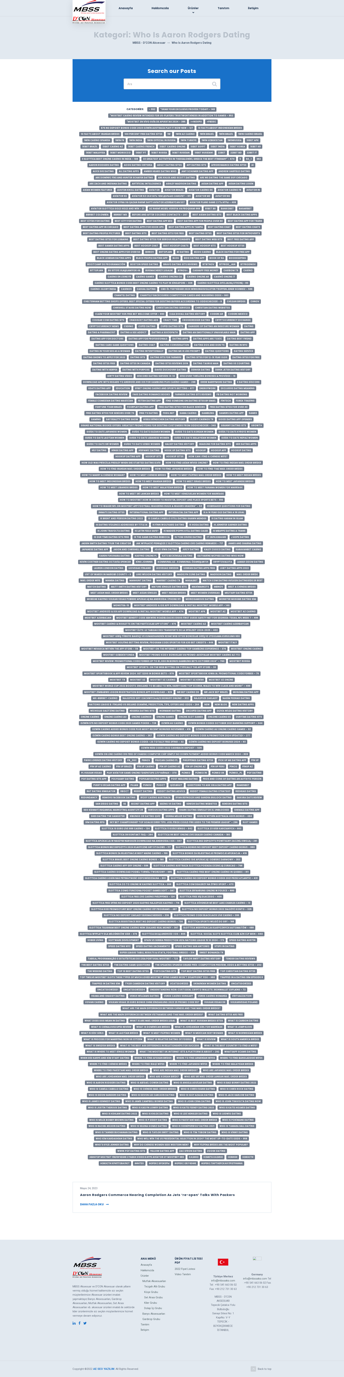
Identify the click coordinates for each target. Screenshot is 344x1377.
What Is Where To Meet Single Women (111, 1051)
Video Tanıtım (183, 1274)
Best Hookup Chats (175, 245)
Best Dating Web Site (208, 239)
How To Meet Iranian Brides (153, 481)
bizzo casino (202, 251)
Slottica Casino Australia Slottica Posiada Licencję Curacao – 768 (197, 865)
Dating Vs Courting (236, 363)
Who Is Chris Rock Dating (236, 1088)
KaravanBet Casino (248, 549)
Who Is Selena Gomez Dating (148, 1126)
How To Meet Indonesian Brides (109, 481)
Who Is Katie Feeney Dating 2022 (193, 1107)
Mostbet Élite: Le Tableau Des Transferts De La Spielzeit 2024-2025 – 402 (171, 630)
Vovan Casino (94, 1002)
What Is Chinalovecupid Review (111, 1026)
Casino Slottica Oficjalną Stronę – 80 (222, 282)
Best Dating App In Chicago (100, 227)
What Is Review (206, 1039)
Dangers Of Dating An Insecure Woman (213, 326)
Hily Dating (99, 450)
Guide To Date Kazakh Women (151, 431)
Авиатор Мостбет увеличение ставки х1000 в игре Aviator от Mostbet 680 (136, 1157)
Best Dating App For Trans (245, 220)
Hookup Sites (174, 456)
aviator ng (222, 196)
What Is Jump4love (240, 1026)
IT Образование (216, 537)
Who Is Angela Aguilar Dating (192, 1082)
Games (253, 413)
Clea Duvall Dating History (187, 313)
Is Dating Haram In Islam (227, 518)
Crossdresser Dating (196, 320)
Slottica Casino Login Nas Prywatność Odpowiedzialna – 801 (125, 878)
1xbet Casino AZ (112, 146)
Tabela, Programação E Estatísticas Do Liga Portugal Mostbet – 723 (133, 958)
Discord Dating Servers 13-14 (156, 375)
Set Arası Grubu (153, 1297)
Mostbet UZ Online (221, 679)
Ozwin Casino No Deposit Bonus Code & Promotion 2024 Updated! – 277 (203, 735)
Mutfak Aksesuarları (154, 1281)
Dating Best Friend (239, 338)
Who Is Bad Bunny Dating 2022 (236, 1082)
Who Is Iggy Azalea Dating (196, 1095)
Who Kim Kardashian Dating (114, 1138)
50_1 (249, 158)
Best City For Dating (128, 220)
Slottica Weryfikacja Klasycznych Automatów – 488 (218, 927)
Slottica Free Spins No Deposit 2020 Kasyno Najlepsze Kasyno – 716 (135, 902)
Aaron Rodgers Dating (104, 165)
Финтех (139, 1163)
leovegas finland (139, 568)
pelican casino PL (166, 760)
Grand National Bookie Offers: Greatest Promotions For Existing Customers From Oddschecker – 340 (148, 425)
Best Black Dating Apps (241, 214)
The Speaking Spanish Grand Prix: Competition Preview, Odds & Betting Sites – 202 (208, 964)
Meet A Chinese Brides (242, 586)
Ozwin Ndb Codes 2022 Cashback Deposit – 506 (171, 747)
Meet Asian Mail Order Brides (109, 592)
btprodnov (248, 264)
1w (169, 133)
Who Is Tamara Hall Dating (236, 1126)
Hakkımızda (160, 8)
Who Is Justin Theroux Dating (107, 1107)
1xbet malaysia (95, 152)
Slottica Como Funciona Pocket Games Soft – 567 (141, 890)
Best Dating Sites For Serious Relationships (161, 239)
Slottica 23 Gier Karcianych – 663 (219, 828)
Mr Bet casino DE (188, 692)
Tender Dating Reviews (240, 958)
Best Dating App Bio (159, 220)
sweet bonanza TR (211, 952)
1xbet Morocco (120, 152)
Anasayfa (126, 8)
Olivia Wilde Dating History (235, 710)
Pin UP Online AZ (195, 766)
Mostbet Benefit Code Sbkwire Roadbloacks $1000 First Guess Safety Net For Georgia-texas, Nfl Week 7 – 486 (187, 617)
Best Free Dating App (240, 239)
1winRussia (235, 140)
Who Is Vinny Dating (234, 1132)
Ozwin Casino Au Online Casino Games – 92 (223, 729)
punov (147, 785)
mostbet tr (117, 679)
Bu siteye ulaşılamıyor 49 (124, 270)
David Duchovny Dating (170, 369)
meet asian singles (145, 592)
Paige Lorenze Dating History (103, 760)
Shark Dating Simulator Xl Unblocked (204, 809)
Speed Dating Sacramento (153, 946)
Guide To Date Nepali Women (239, 437)
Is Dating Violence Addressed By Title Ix (121, 524)
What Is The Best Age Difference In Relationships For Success (159, 1045)
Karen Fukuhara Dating (114, 555)
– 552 (152, 109)
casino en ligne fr (119, 276)
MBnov (218, 586)
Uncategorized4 (134, 989)
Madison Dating (220, 574)
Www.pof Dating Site (131, 1150)
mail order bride (247, 574)
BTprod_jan (227, 264)
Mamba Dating (114, 580)
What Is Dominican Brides (153, 1026)
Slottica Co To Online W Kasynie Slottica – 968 (140, 884)
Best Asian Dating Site (206, 214)
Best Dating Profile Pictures (101, 233)
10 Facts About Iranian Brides (100, 133)
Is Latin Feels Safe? (147, 530)
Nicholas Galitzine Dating (107, 710)
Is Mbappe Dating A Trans (229, 530)
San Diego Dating (106, 803)
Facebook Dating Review (111, 394)
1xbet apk (253, 140)
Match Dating (96, 586)
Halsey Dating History (179, 444)
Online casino (90, 716)
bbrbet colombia (97, 214)
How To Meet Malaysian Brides (162, 487)
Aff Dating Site (196, 165)
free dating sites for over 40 (229, 406)
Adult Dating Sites (169, 165)
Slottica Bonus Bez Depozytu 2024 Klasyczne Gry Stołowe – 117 (129, 847)
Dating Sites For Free (246, 357)
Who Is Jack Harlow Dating (236, 1095)
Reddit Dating (143, 791)
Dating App (247, 332)
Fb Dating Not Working (231, 394)
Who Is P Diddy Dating (153, 1119)
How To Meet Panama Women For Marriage (215, 487)
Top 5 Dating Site (165, 971)
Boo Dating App (194, 258)
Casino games (145, 276)
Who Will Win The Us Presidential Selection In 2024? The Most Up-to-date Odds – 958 (192, 1138)
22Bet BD (236, 152)
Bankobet (227, 208)
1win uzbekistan (212, 140)
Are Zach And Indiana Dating (108, 183)
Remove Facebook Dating (118, 797)
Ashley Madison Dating (181, 183)
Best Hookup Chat (146, 245)
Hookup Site (153, 456)
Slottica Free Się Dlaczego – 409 (201, 896)
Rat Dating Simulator (101, 791)
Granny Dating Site (233, 425)
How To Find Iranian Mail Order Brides (125, 468)
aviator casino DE (201, 189)
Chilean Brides (236, 301)
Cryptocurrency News (104, 326)
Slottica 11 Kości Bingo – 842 (173, 828)
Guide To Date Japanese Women (107, 431)
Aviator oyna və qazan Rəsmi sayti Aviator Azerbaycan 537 (146, 202)
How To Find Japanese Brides (173, 468)
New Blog (221, 704)
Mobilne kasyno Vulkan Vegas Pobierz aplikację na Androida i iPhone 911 (134, 599)
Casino (248, 270)
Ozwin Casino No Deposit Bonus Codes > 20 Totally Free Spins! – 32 (140, 741)
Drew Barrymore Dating (216, 382)
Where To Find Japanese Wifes (188, 1064)
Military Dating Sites (238, 592)
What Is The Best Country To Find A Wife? (230, 1045)
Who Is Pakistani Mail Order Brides (194, 1119)
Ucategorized (179, 983)
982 (259, 158)
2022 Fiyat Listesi (185, 1269)
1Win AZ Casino (185, 133)
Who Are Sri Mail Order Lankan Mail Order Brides (215, 1076)
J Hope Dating (240, 537)
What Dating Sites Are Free (225, 1014)
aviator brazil (174, 189)
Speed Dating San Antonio (192, 946)
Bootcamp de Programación (106, 264)
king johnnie (144, 561)
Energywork (207, 388)
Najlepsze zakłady (206, 698)
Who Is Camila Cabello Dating (109, 1088)
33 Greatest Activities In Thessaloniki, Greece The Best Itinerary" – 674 (189, 158)
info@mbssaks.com (223, 1280)
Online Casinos (141, 716)
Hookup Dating (241, 450)
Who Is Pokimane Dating (238, 1119)
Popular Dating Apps (152, 778)
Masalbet (191, 580)
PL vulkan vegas (91, 772)
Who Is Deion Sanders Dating (107, 1095)
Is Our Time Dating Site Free (111, 537)
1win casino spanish (97, 140)
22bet (221, 152)
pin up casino (145, 766)
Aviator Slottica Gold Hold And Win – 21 (117, 208)
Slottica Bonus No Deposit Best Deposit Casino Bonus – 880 (215, 847)
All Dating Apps (129, 171)
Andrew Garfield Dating (234, 171)
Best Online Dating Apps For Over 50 (116, 251)
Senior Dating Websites (201, 803)
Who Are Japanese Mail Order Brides (226, 1070)
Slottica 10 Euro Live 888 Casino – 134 (126, 828)
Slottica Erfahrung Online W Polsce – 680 (207, 890)
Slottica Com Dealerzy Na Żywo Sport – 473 (204, 884)
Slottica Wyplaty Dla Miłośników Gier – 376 (108, 933)
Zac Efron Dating (190, 1150)
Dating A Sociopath (165, 332)
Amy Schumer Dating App (197, 171)
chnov (254, 301)
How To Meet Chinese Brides (148, 475)
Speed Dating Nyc (119, 946)
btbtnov (208, 264)
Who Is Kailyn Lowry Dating (150, 1107)
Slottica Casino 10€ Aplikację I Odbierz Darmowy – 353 (204, 859)
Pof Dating (254, 772)
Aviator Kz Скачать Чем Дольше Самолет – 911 (161, 196)
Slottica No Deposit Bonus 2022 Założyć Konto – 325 (217, 909)
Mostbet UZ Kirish (192, 679)
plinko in (201, 772)
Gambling (208, 413)
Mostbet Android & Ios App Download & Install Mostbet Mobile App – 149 (182, 605)
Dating (249, 326)
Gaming (96, 419)
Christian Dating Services (173, 307)
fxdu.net (169, 413)
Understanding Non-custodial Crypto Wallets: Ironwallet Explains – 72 (198, 989)
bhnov (149, 251)
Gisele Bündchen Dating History (164, 419)
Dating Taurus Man (205, 363)
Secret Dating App (143, 803)
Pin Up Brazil (124, 766)
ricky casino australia (155, 797)
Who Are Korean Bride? (164, 1076)
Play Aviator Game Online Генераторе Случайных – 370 (142, 772)
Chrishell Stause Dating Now (132, 307)
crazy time (170, 320)
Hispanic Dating (148, 450)
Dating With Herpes (104, 369)
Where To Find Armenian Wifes (195, 1057)
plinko (186, 772)
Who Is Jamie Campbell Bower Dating (149, 1101)
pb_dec (132, 760)
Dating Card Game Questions (114, 344)
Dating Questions (217, 351)
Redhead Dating (245, 791)
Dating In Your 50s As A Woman (110, 351)
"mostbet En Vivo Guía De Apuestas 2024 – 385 (156, 121)
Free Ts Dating (148, 413)
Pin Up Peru (217, 766)
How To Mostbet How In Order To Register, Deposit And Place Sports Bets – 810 (171, 499)
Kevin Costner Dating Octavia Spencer (105, 561)
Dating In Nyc (238, 344)
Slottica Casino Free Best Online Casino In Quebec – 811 (213, 871)
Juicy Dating (190, 549)
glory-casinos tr (201, 419)
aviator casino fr (229, 189)
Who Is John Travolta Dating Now (238, 1101)
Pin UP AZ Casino (100, 766)
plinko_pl (235, 772)
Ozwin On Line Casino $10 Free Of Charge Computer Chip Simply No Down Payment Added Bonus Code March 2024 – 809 (171, 754)
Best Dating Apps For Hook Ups (143, 227)
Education (123, 388)
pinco (233, 766)
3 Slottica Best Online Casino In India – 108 (110, 158)
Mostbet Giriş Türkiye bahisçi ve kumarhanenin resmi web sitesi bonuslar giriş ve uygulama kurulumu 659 (171, 636)
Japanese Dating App (95, 549)
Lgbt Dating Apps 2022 (234, 568)
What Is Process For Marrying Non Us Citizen (112, 1039)
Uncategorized (241, 983)
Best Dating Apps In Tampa (186, 227)
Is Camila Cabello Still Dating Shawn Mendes (177, 518)
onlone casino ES (219, 716)
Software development (123, 940)
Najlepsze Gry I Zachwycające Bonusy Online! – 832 (156, 698)
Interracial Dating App (183, 512)
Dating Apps (180, 338)
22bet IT (252, 152)
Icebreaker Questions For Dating (228, 506)
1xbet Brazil (89, 146)
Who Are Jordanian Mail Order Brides (120, 1076)
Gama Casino (188, 413)
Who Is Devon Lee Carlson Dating (153, 1095)
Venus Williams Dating (144, 995)
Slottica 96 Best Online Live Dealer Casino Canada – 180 (194, 834)
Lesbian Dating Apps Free (199, 568)
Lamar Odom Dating (250, 561)
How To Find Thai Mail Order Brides (220, 468)
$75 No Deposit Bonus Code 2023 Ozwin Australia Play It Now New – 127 (147, 127)
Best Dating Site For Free (168, 233)
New (207, 704)
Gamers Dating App (231, 413)
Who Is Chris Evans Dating (198, 1088)
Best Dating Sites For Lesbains (108, 239)
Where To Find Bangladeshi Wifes (241, 1057)
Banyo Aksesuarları (153, 1313)
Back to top (264, 1369)
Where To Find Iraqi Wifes (148, 1064)
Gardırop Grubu (151, 1319)
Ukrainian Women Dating (209, 983)
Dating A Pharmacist (101, 332)
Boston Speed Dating (144, 264)
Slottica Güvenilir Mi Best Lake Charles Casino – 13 (217, 902)
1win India (135, 140)
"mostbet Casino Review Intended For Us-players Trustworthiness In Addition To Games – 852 (171, 115)
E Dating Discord (248, 382)
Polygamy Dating (122, 778)
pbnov (146, 760)
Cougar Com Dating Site (108, 320)
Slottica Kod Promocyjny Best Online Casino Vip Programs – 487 (134, 909)
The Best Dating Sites (95, 964)
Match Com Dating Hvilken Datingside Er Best (233, 580)
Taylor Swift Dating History (202, 958)
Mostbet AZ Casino (243, 611)
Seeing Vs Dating (170, 803)
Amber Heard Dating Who (160, 171)
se (124, 803)
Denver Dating (200, 369)
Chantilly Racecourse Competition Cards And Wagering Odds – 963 (184, 295)
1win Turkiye (189, 140)
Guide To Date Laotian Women (104, 437)
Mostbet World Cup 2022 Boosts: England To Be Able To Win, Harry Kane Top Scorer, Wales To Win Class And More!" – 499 (171, 685)
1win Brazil (226, 133)
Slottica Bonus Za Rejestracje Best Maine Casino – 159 (132, 853)
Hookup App (218, 450)
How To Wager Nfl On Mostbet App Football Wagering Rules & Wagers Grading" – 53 (147, 506)
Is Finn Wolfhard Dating (168, 524)
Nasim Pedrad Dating (236, 698)
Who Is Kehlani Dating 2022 (119, 1113)
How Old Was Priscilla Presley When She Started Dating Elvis (121, 462)
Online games (165, 716)
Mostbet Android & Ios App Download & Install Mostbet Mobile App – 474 (135, 611)
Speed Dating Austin (242, 940)
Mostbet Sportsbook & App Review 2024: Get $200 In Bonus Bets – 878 (129, 673)
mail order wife (90, 580)
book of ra (216, 258)
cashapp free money (205, 270)
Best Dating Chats (248, 227)
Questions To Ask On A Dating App (209, 785)
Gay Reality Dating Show (122, 419)
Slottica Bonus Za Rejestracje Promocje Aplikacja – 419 (210, 853)
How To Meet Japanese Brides (235, 481)
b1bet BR (210, 208)
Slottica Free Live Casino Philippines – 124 (148, 896)
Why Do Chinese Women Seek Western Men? (161, 1144)
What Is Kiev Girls (92, 1032)
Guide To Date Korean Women (194, 431)
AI (252, 165)
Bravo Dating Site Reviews (180, 264)
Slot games (250, 822)
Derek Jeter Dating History (232, 369)
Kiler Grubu (150, 1302)
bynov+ (183, 270)
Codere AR (216, 313)
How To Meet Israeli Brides (193, 481)
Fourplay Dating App (140, 406)
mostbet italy (227, 642)
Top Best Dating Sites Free (198, 971)
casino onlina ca (170, 276)
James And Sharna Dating (244, 543)
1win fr (119, 140)
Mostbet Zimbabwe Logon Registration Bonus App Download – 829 (128, 692)
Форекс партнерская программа (222, 1163)
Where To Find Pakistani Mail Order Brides (121, 1070)
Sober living (95, 940)
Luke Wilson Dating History (154, 574)
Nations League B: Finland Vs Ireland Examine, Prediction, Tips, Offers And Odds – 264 (144, 704)
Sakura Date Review (249, 797)
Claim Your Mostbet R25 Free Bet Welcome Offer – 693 (129, 313)
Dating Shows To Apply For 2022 (104, 357)
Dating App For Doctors (107, 338)
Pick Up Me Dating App (232, 760)
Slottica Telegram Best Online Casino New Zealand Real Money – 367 (133, 927)
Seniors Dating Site (234, 803)
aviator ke (120, 196)
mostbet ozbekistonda (118, 654)
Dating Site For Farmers (165, 357)
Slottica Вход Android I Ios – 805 (163, 933)
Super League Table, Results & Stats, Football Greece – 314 (157, 952)
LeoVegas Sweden (167, 568)
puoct (161, 785)
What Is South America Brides (240, 1039)
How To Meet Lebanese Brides (119, 487)
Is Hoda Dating (199, 524)
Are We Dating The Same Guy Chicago (223, 177)
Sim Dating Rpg (95, 822)
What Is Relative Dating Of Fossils (169, 1039)
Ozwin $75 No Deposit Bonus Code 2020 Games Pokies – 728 (118, 723)
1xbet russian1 (204, 152)
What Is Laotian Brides (123, 1032)
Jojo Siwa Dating (165, 549)
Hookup (201, 450)
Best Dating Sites (200, 233)
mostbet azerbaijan (98, 617)
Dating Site (137, 357)
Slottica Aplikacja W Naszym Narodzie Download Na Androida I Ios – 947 (134, 840)
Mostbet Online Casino (246, 648)
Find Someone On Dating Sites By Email (191, 400)
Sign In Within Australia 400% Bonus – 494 (224, 816)
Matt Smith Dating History (129, 586)
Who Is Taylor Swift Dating (161, 1132)
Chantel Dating (124, 295)
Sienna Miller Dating (178, 816)
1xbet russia (159, 152)
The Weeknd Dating (99, 971)
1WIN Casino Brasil (250, 133)
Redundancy (89, 797)
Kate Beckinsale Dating (177, 555)
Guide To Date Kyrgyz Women (237, 431)
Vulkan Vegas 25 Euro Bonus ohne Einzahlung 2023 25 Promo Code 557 (154, 1002)
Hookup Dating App (127, 456)
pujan (134, 785)
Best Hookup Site (205, 245)
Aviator (154, 189)
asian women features (97, 189)
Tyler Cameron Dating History (145, 983)
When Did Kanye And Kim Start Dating (104, 1057)
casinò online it (224, 276)
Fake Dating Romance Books (151, 394)
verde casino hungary (178, 995)
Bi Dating (183, 251)
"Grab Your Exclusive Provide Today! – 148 (187, 109)
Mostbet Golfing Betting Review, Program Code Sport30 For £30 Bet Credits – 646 (159, 642)
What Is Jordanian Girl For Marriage (199, 1026)
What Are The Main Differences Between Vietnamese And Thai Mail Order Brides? (151, 1014)
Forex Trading (245, 400)
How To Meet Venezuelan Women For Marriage (194, 493)
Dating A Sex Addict (133, 332)
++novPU (196, 121)
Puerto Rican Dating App (109, 785)
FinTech (226, 400)
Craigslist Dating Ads (143, 320)
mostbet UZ (137, 679)
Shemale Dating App (246, 809)
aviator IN (253, 189)
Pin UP (255, 760)
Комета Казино (213, 1157)
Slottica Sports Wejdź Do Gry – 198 (211, 921)
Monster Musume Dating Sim (237, 599)
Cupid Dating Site (172, 326)
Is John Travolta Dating (113, 530)
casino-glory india (103, 289)
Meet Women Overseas (205, 592)
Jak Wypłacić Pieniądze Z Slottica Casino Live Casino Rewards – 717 (179, 543)
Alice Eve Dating (103, 171)
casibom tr (230, 270)
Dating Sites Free (104, 363)
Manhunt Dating (140, 580)
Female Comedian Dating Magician (110, 400)
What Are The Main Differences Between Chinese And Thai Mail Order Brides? (171, 1008)
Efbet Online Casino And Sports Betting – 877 (164, 388)
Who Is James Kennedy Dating (101, 1101)
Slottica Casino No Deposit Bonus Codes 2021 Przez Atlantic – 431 (214, 878)
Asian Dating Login (240, 183)
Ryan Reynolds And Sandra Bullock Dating (204, 797)
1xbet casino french (141, 146)
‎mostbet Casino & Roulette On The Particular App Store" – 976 (135, 623)
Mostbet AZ (218, 611)
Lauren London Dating (108, 568)
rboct (124, 791)
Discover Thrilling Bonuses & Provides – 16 (207, 375)
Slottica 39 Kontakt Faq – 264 (133, 834)
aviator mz (203, 196)
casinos (126, 289)
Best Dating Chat (219, 227)
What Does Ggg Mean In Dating (105, 1020)
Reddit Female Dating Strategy (210, 791)
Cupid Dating (147, 326)
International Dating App (146, 512)
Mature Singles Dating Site (169, 586)
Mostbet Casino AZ (193, 623)
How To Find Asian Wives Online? (187, 462)
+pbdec (211, 121)
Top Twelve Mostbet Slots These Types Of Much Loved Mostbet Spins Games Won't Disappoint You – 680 (147, 977)
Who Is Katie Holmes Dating (237, 1107)
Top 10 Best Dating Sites (133, 971)
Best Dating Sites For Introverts (238, 233)
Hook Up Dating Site (177, 450)
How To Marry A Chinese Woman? (103, 475)
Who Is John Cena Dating (194, 1101)
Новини (232, 1157)
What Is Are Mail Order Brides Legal (152, 1020)
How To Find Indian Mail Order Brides (237, 462)
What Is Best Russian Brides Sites (201, 1020)
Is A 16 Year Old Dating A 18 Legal (223, 512)
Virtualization (242, 995)
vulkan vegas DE (214, 1002)
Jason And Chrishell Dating (131, 549)
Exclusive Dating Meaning (238, 388)
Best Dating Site (136, 233)
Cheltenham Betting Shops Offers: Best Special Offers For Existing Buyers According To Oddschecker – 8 (153, 301)
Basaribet (245, 208)
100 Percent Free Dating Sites (143, 133)
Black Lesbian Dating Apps (114, 258)
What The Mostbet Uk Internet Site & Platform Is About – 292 (179, 1051)
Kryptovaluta (222, 561)
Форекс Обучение (185, 1163)
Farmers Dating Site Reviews (193, 394)
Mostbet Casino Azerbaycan (230, 623)
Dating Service (243, 351)
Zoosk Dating (216, 1150)
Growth (256, 425)
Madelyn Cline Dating (191, 574)
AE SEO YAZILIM (103, 1369)
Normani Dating (170, 710)
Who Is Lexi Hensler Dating (191, 1113)
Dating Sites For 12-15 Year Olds (206, 357)
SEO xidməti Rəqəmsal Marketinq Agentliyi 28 (113, 809)
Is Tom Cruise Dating (188, 537)
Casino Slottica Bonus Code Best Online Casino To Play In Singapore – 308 (143, 282)
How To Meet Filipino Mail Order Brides (196, 475)
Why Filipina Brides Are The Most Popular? (221, 1144)
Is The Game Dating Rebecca (152, 537)
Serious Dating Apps (161, 809)
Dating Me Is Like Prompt (184, 351)
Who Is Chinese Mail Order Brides (154, 1088)
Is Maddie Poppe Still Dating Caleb (186, 530)
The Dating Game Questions (132, 964)
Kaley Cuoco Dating (217, 549)
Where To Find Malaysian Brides (232, 1064)
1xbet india (218, 146)
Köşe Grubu (151, 1292)
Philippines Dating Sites (198, 760)
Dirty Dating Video (119, 375)
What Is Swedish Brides (100, 1045)
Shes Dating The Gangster (108, 816)
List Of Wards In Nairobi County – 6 (108, 574)
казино (194, 1157)
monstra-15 (121, 605)
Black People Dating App (152, 258)
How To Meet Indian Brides (243, 475)
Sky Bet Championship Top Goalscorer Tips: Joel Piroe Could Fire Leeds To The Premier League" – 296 (174, 822)
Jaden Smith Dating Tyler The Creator (106, 543)
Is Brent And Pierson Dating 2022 (121, 518)
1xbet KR (255, 146)
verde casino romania (212, 995)
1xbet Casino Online (172, 146)
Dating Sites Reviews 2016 (171, 363)
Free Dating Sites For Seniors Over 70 (110, 413)
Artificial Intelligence (146, 183)
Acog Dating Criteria (138, 165)
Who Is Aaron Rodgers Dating (106, 1082)
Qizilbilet (176, 785)
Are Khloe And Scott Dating (176, 177)
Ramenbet (243, 785)
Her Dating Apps (246, 444)
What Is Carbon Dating (243, 1020)
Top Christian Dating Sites (237, 971)
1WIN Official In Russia (161, 140)
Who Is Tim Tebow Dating (200, 1132)
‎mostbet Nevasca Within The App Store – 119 (109, 648)
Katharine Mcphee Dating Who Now (220, 555)
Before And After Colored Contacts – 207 (159, 214)
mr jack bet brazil (216, 692)
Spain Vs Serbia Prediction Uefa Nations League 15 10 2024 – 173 (184, 940)
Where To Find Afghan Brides (152, 1057)
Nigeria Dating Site (142, 710)
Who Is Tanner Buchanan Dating (116, 1132)
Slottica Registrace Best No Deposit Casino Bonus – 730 (146, 921)
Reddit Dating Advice (171, 791)
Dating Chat (147, 344)
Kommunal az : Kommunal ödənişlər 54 (183, 561)
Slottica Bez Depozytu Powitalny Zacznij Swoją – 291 (222, 840)
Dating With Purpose (136, 369)
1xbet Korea (237, 146)
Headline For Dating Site (215, 444)
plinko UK (218, 772)
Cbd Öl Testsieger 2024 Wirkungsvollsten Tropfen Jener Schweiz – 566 (206, 289)
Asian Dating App (212, 183)
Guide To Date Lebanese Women (149, 437)
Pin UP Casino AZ (169, 766)
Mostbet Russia (240, 661)
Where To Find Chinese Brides (108, 1064)
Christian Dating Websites (212, 307)
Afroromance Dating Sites (228, 165)
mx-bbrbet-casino (105, 698)
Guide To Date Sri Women (103, 444)
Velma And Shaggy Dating (108, 995)
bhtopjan (165, 251)
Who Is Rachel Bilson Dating (107, 1126)
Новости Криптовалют (115, 1163)
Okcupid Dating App (199, 710)
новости (247, 1157)
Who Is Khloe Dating (155, 1113)
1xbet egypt (198, 146)
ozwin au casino (172, 723)
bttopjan (96, 270)
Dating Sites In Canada (135, 363)
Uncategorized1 (107, 989)
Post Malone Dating (184, 778)
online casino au (115, 716)
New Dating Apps (243, 704)
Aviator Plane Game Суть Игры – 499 (213, 202)
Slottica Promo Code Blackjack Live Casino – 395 (206, 915)
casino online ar (198, 276)
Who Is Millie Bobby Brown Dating (111, 1119)
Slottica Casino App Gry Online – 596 (124, 865)
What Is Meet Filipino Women (161, 1032)
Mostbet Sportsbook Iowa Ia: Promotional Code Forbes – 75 (219, 673)
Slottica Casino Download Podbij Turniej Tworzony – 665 (133, 871)
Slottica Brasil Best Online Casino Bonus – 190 (133, 859)
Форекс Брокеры (159, 1163)
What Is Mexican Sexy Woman (204, 1032)
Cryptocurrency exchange (233, 320)
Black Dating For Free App (233, 251)
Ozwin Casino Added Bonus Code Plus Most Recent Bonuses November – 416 (141, 729)
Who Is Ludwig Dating (227, 1113)
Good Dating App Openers (235, 419)
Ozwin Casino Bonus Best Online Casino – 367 (122, 735)
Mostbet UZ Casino (162, 679)
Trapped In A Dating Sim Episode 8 (241, 977)
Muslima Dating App (246, 692)
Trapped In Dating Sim (106, 983)
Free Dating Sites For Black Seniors (182, 406)
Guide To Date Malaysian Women (195, 437)
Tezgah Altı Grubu (154, 1286)
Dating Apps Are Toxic (207, 338)
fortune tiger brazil (108, 406)
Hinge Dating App (122, 450)
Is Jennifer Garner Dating (230, 524)
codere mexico (238, 313)
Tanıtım (223, 8)
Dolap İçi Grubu (153, 1308)
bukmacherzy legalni (159, 270)
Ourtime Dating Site (249, 716)
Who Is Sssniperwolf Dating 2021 (193, 1126)
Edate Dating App (99, 388)
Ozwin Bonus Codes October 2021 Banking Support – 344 (225, 723)
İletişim (253, 8)
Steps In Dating (224, 946)
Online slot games (191, 716)
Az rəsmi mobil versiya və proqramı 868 (174, 208)
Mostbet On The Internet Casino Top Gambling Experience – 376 (184, 648)
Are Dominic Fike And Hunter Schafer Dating (124, 177)
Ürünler (193, 8)
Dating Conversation (174, 344)
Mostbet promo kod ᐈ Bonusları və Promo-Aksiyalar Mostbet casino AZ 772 (189, 654)
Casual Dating (146, 289)
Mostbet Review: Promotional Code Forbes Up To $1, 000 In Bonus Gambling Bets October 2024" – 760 (158, 661)
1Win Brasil (207, 133)
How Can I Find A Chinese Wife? (208, 456)
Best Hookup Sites (232, 245)
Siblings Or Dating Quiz (145, 816)
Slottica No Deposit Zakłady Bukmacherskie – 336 (136, 915)
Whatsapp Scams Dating (240, 1051)
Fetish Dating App (149, 400)
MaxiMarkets (200, 586)
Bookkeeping (237, 258)
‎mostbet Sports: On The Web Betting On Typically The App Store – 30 (171, 667)
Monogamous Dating (200, 599)
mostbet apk (196, 611)
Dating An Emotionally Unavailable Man (209, 332)
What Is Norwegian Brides (245, 1032)
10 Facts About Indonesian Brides (220, 127)
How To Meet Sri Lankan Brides (139, 493)
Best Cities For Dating (95, 220)
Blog (176, 258)
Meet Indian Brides (174, 592)
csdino (128, 326)
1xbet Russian (181, 152)
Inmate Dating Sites (112, 512)
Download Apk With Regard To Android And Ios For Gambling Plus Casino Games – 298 (139, 382)
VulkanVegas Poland (244, 1002)
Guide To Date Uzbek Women (142, 444)
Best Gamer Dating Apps (113, 245)
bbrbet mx (120, 214)
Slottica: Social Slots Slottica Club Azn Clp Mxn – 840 (226, 933)
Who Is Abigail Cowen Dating (149, 1082)
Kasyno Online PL (146, 555)
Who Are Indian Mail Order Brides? (175, 1070)
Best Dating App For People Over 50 (200, 220)
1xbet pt (141, 152)
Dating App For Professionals (147, 338)
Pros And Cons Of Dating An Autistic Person (232, 778)
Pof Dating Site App (93, 778)
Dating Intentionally (149, 351)
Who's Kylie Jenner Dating (112, 1144)
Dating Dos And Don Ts (209, 344)
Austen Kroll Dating (130, 189)
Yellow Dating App (162, 1150)
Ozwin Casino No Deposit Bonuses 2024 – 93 (217, 741)
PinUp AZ (247, 766)
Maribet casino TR (168, 580)
